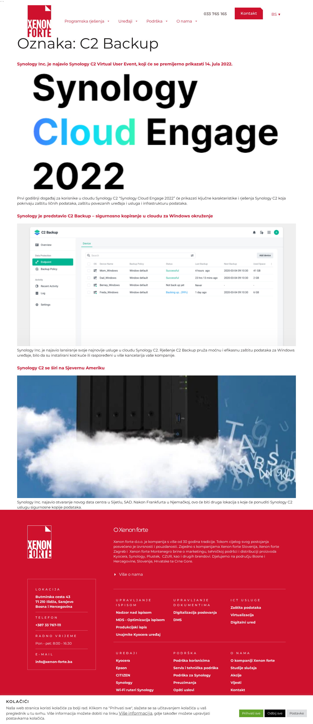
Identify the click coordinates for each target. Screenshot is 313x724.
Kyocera (123, 660)
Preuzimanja (184, 682)
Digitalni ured (243, 622)
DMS (177, 620)
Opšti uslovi (183, 690)
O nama (184, 21)
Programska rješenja (84, 21)
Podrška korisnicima (191, 660)
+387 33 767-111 (48, 625)
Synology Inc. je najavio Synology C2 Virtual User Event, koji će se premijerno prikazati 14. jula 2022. (124, 64)
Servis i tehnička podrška (195, 668)
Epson (121, 668)
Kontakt (238, 690)
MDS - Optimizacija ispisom (140, 620)
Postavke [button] (297, 713)
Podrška (154, 21)
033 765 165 (215, 14)
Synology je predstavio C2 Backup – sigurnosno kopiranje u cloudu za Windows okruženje (115, 215)
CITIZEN (123, 675)
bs (275, 14)
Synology (124, 682)
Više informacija (135, 713)
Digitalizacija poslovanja (195, 612)
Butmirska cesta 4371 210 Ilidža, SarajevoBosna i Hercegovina (54, 602)
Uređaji (125, 21)
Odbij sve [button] (275, 713)
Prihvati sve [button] (251, 713)
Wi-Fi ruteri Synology (135, 690)
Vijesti (236, 682)
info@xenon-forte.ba (53, 662)
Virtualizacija (242, 615)
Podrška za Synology (192, 675)
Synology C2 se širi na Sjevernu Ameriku (61, 367)
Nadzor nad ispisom (134, 612)
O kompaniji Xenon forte (253, 660)
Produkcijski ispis (131, 627)
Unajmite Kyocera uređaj (138, 634)
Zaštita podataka (246, 607)
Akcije (236, 675)
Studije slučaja (244, 668)
